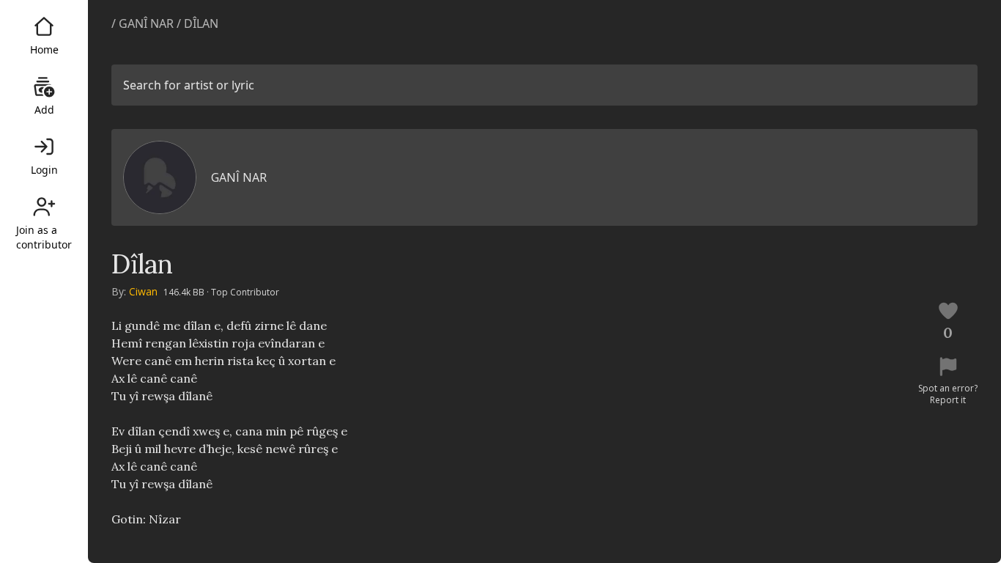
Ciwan (143, 291)
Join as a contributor (43, 237)
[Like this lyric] (948, 311)
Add (44, 110)
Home (44, 49)
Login (44, 170)
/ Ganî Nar (142, 23)
